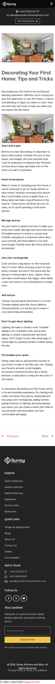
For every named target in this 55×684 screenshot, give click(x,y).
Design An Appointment (17, 527)
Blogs (8, 533)
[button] (51, 4)
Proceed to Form (30, 682)
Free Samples (12, 557)
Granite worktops (14, 487)
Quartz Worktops (14, 481)
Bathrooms (10, 511)
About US (10, 539)
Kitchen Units (12, 505)
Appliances (10, 499)
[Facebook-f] (8, 598)
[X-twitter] (16, 598)
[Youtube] (24, 598)
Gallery (8, 551)
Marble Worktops (14, 493)
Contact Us (11, 545)
